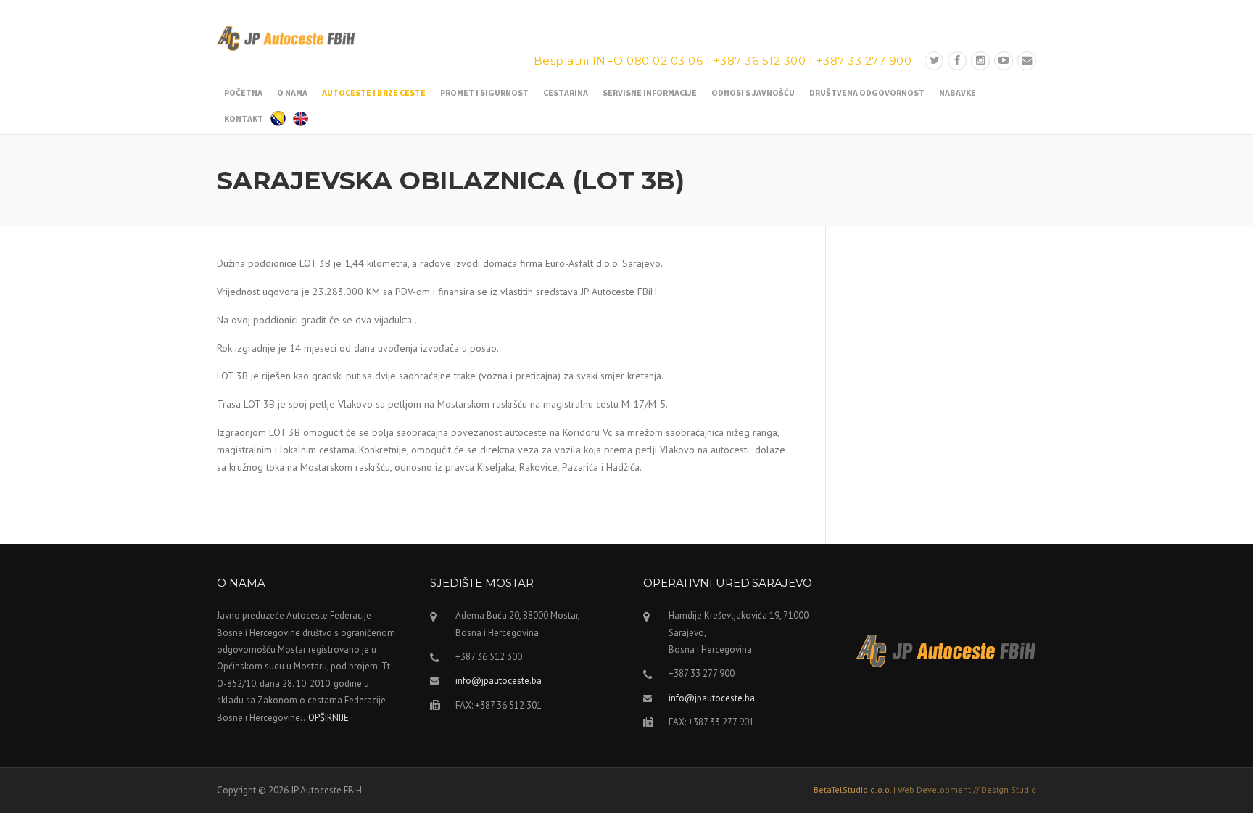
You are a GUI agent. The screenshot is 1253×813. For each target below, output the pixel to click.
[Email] (1026, 60)
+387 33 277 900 (864, 60)
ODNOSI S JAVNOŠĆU (753, 92)
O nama (292, 92)
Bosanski (278, 117)
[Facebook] (957, 60)
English (300, 117)
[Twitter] (934, 60)
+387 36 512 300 (760, 60)
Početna (243, 92)
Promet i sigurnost (484, 92)
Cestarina (565, 92)
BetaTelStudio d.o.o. (925, 789)
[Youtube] (1003, 60)
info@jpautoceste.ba (498, 680)
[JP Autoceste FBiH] (286, 37)
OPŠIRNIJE (328, 717)
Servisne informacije (650, 92)
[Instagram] (980, 60)
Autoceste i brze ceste (374, 92)
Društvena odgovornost (867, 92)
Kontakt (243, 118)
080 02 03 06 (664, 60)
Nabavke (957, 92)
